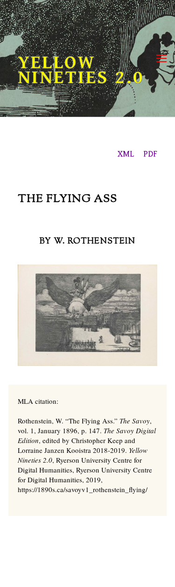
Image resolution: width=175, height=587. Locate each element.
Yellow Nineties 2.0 (81, 70)
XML (127, 154)
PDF (150, 154)
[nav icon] (161, 59)
